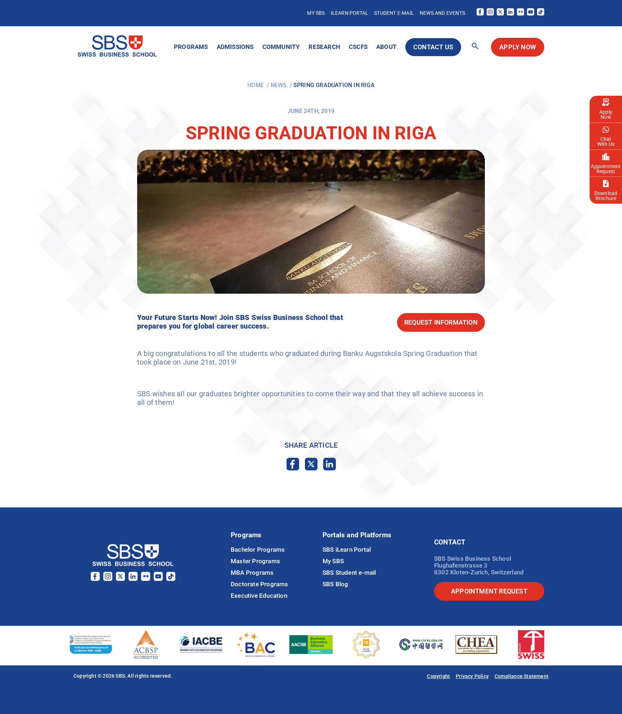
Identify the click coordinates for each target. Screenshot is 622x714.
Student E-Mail (394, 13)
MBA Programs (252, 572)
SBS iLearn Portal (347, 549)
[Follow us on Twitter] (500, 13)
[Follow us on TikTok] (540, 13)
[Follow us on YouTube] (530, 13)
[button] (475, 46)
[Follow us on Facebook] (480, 13)
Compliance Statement (522, 676)
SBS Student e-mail (349, 572)
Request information (441, 322)
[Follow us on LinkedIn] (510, 13)
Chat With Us (605, 141)
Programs (191, 46)
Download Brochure (606, 195)
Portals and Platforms (357, 535)
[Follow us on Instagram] (490, 13)
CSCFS (358, 46)
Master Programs (255, 561)
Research (324, 46)
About (386, 46)
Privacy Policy (472, 676)
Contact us (433, 47)
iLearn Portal (350, 13)
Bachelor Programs (258, 549)
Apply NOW (517, 47)
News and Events (442, 13)
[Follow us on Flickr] (520, 13)
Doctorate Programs (259, 584)
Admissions (235, 46)
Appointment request (489, 591)
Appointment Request (606, 168)
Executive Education (259, 595)
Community (281, 46)
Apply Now (605, 114)
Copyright (438, 676)
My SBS (316, 13)
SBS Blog (335, 584)
